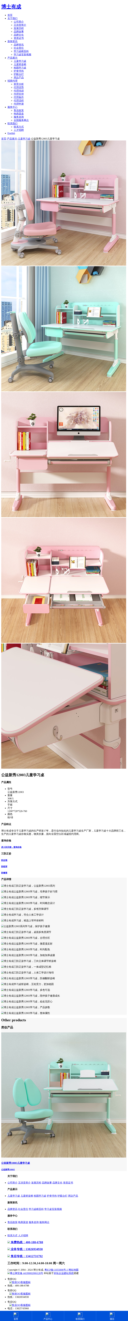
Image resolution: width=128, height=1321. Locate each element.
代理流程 (19, 100)
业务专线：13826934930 (26, 1249)
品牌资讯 (19, 44)
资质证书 (19, 38)
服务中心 (12, 107)
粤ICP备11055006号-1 (56, 1269)
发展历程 (19, 28)
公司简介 (19, 21)
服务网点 (44, 1222)
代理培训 (19, 90)
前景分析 (19, 84)
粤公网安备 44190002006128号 (26, 1273)
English (11, 133)
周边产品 (19, 77)
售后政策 (19, 110)
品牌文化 (19, 34)
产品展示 (12, 57)
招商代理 (12, 80)
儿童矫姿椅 (20, 64)
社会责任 (19, 48)
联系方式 (19, 126)
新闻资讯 (12, 41)
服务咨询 (19, 117)
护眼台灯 (19, 74)
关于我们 (12, 18)
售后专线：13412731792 (26, 1256)
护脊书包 (19, 71)
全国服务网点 (21, 120)
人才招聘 (19, 130)
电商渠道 (19, 113)
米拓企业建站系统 (64, 1273)
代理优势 (19, 87)
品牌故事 (19, 31)
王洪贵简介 (20, 25)
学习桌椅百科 (21, 51)
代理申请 (19, 103)
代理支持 (19, 94)
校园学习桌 (20, 67)
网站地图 (74, 1269)
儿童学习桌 (20, 61)
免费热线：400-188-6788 (26, 1242)
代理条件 (19, 97)
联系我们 (12, 123)
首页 (9, 15)
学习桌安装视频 (22, 54)
